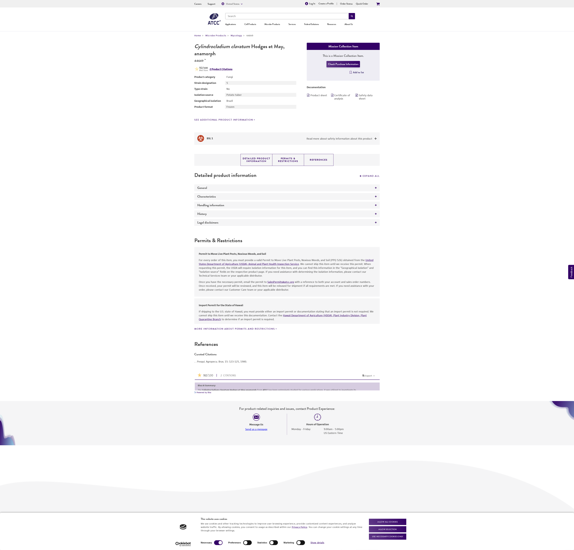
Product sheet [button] (318, 95)
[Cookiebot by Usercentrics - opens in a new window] (183, 544)
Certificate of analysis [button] (342, 97)
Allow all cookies (387, 521)
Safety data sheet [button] (366, 97)
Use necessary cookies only (387, 536)
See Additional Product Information (223, 120)
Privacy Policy (299, 526)
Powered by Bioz (203, 392)
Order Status (346, 3)
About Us (349, 24)
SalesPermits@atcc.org (280, 282)
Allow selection (387, 529)
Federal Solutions (311, 24)
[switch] (247, 542)
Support (211, 4)
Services (292, 24)
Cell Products (250, 24)
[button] (352, 16)
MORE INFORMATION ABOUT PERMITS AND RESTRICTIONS (234, 329)
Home (197, 35)
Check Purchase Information (343, 64)
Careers (197, 4)
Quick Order (362, 3)
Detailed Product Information (256, 160)
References (319, 160)
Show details (317, 542)
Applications (230, 24)
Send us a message (256, 429)
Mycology (236, 35)
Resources (331, 24)
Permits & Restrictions (288, 160)
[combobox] (287, 16)
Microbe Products (272, 24)
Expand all (371, 176)
